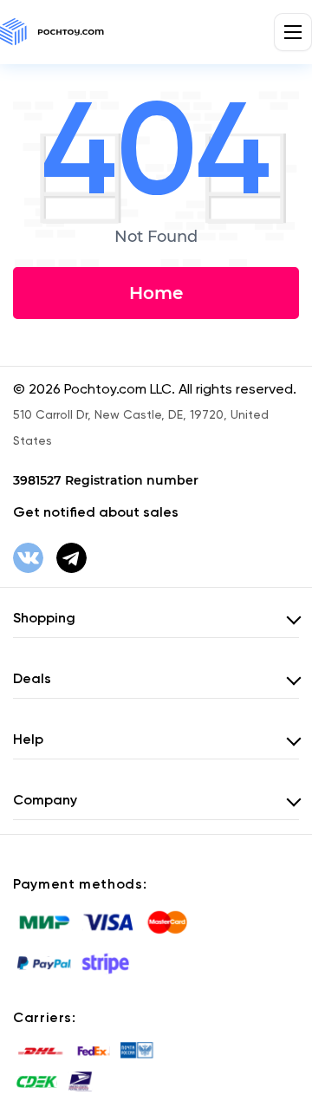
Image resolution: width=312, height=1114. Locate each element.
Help (28, 739)
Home (156, 293)
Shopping (44, 617)
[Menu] (293, 32)
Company (45, 800)
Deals (32, 678)
